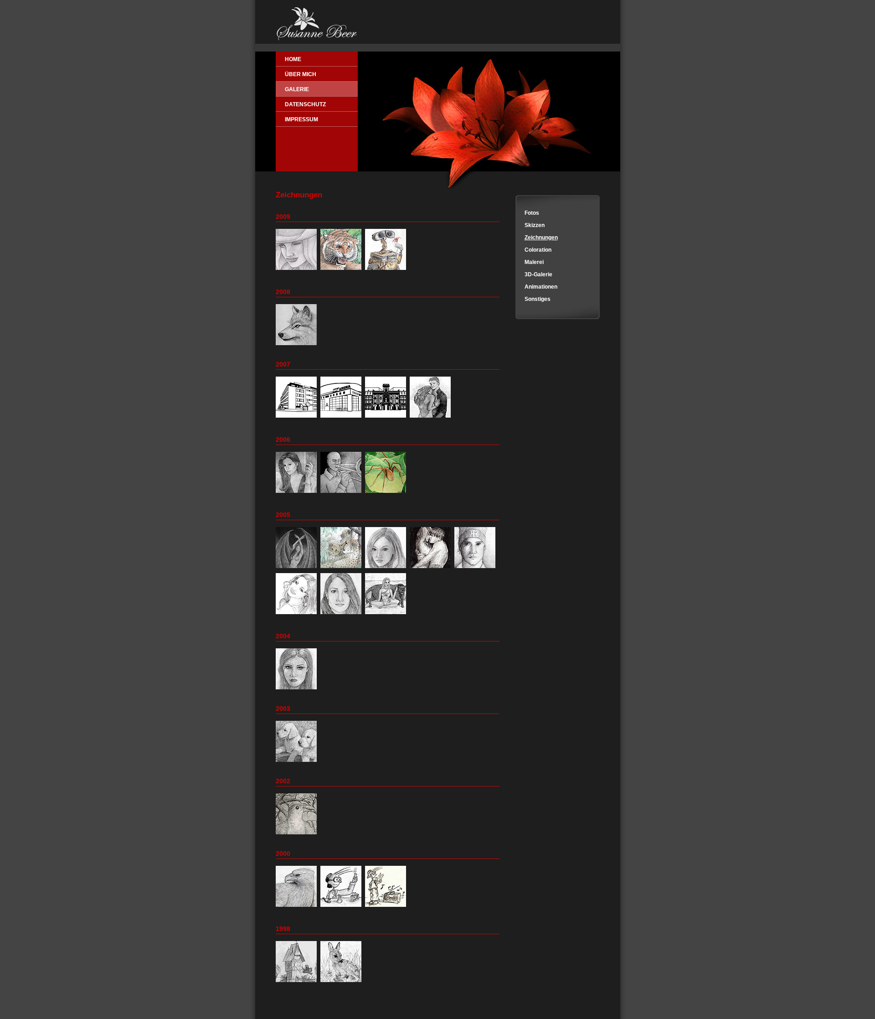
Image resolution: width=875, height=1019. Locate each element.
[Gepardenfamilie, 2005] (342, 568)
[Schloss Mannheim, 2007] (386, 418)
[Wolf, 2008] (297, 345)
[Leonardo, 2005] (476, 568)
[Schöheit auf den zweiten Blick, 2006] (386, 493)
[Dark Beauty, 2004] (297, 690)
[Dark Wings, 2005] (297, 568)
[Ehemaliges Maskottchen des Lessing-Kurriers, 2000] (342, 907)
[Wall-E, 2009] (386, 270)
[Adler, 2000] (297, 907)
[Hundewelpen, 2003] (297, 762)
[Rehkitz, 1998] (342, 982)
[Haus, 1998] (297, 982)
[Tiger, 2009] (342, 270)
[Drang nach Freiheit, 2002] (297, 835)
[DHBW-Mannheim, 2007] (297, 418)
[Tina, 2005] (342, 614)
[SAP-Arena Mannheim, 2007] (342, 418)
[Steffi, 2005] (297, 614)
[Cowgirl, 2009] (297, 270)
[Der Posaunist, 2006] (342, 493)
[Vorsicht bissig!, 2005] (386, 614)
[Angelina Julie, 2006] (297, 493)
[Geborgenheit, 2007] (431, 418)
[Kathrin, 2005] (386, 568)
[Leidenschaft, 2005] (431, 568)
